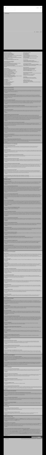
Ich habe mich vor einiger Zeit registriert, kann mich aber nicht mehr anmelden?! (12, 57)
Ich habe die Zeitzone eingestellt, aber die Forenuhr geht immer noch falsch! (12, 63)
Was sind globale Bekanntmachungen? (8, 82)
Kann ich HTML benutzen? (7, 80)
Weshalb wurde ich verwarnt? (7, 74)
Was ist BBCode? (6, 79)
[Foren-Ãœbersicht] (10, 10)
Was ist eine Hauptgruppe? (26, 57)
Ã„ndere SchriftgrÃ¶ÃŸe (41, 13)
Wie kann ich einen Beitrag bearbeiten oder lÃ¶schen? (10, 69)
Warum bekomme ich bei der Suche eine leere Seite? (29, 69)
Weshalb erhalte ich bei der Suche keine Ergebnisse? (29, 68)
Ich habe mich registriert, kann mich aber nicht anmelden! (10, 56)
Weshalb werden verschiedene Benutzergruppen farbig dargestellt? (30, 56)
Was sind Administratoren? (26, 53)
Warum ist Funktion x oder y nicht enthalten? (28, 81)
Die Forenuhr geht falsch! (7, 62)
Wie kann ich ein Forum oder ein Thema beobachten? (29, 74)
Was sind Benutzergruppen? (26, 54)
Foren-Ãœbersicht (7, 13)
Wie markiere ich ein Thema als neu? (8, 77)
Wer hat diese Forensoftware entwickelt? (27, 80)
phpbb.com (39, 423)
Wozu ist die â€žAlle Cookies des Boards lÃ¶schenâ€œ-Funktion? (11, 59)
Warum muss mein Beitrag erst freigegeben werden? (10, 76)
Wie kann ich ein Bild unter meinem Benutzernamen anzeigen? (11, 64)
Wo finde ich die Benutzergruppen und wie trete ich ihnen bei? (30, 55)
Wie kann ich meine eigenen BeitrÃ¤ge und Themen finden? (29, 70)
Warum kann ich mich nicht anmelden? (8, 53)
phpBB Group (21, 418)
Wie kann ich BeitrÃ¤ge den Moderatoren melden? (9, 75)
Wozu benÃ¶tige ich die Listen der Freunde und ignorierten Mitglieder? (31, 64)
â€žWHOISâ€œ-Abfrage (26, 429)
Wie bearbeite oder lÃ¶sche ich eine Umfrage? (9, 72)
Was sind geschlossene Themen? (8, 84)
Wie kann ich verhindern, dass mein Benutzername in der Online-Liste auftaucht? (13, 55)
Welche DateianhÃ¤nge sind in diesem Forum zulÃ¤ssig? (29, 77)
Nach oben (6, 92)
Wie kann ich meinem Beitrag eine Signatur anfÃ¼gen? (10, 70)
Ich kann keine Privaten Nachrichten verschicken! (28, 60)
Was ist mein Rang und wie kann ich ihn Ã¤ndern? (9, 65)
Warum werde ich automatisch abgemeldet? (9, 54)
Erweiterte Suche (40, 8)
